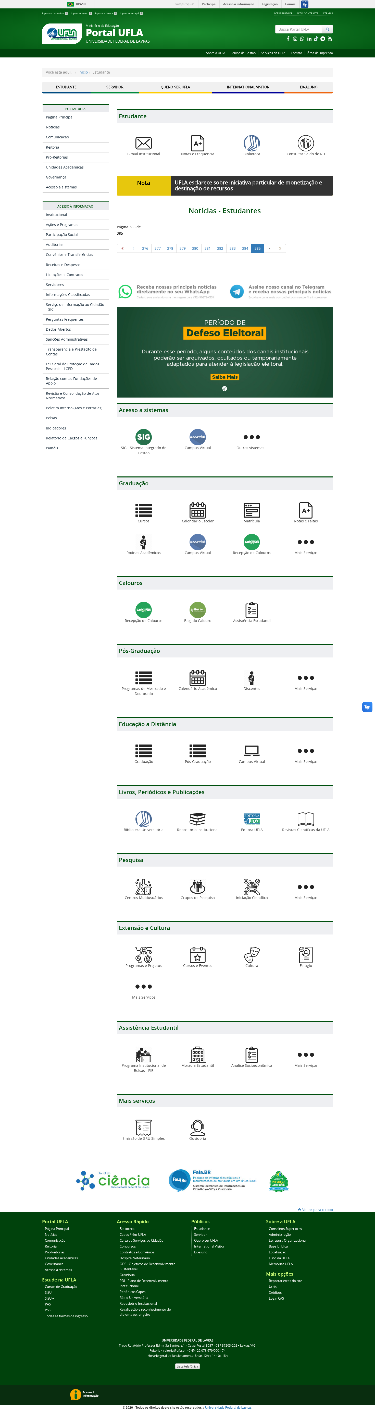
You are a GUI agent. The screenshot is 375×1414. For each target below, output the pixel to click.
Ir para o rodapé (131, 13)
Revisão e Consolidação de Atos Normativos (72, 395)
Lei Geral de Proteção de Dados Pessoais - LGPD (72, 366)
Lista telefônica (187, 1366)
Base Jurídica (278, 1246)
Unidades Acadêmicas (65, 167)
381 (208, 248)
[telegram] (323, 38)
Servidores (55, 284)
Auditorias (55, 244)
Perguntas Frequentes (65, 319)
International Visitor (248, 87)
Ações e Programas (62, 224)
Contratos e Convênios (137, 1252)
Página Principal (59, 117)
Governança (56, 177)
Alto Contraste (307, 13)
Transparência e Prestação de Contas (71, 351)
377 (158, 248)
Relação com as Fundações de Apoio (71, 381)
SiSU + (49, 1298)
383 (233, 248)
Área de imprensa (320, 53)
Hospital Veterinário (135, 1258)
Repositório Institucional (138, 1303)
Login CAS (276, 1298)
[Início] (122, 248)
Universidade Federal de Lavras (228, 1407)
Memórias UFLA (281, 1264)
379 (183, 248)
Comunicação (57, 137)
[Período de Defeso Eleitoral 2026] (225, 351)
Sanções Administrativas (67, 339)
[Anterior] (133, 248)
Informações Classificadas (68, 294)
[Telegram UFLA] (281, 291)
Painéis (52, 448)
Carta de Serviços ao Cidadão (142, 1240)
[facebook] (288, 38)
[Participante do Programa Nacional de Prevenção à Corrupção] (279, 1181)
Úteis (273, 1287)
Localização (277, 1252)
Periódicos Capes (132, 1292)
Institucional (56, 214)
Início (83, 72)
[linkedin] (310, 38)
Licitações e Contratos (64, 274)
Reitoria (52, 147)
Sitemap (327, 13)
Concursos (128, 1246)
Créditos (275, 1292)
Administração (280, 1234)
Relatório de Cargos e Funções (71, 438)
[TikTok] (317, 38)
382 (220, 248)
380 (195, 248)
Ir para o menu (81, 13)
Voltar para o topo (317, 1209)
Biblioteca (127, 1229)
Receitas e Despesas (63, 264)
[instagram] (295, 38)
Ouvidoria (127, 1275)
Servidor (114, 87)
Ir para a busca (105, 13)
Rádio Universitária (134, 1298)
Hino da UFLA (279, 1258)
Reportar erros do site (285, 1281)
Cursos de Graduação (61, 1287)
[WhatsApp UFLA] (169, 291)
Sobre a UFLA (215, 53)
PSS (48, 1310)
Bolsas (51, 417)
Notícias (53, 127)
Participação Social (62, 234)
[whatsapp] (302, 38)
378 (170, 248)
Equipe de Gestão (243, 53)
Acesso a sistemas (61, 187)
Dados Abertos (58, 329)
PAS (48, 1304)
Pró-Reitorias (57, 157)
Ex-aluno (200, 1252)
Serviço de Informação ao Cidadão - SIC (75, 306)
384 (245, 248)
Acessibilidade (283, 13)
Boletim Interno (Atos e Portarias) (74, 407)
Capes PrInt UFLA (133, 1234)
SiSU (48, 1292)
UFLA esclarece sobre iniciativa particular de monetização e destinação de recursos (248, 185)
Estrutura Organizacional (287, 1240)
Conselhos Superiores (285, 1229)
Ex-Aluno (309, 87)
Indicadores (56, 428)
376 (145, 248)
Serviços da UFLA (273, 53)
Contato (296, 53)
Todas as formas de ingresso (66, 1316)
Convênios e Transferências (69, 254)
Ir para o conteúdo (54, 13)
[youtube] (330, 38)
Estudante (66, 87)
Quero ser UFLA (175, 87)
